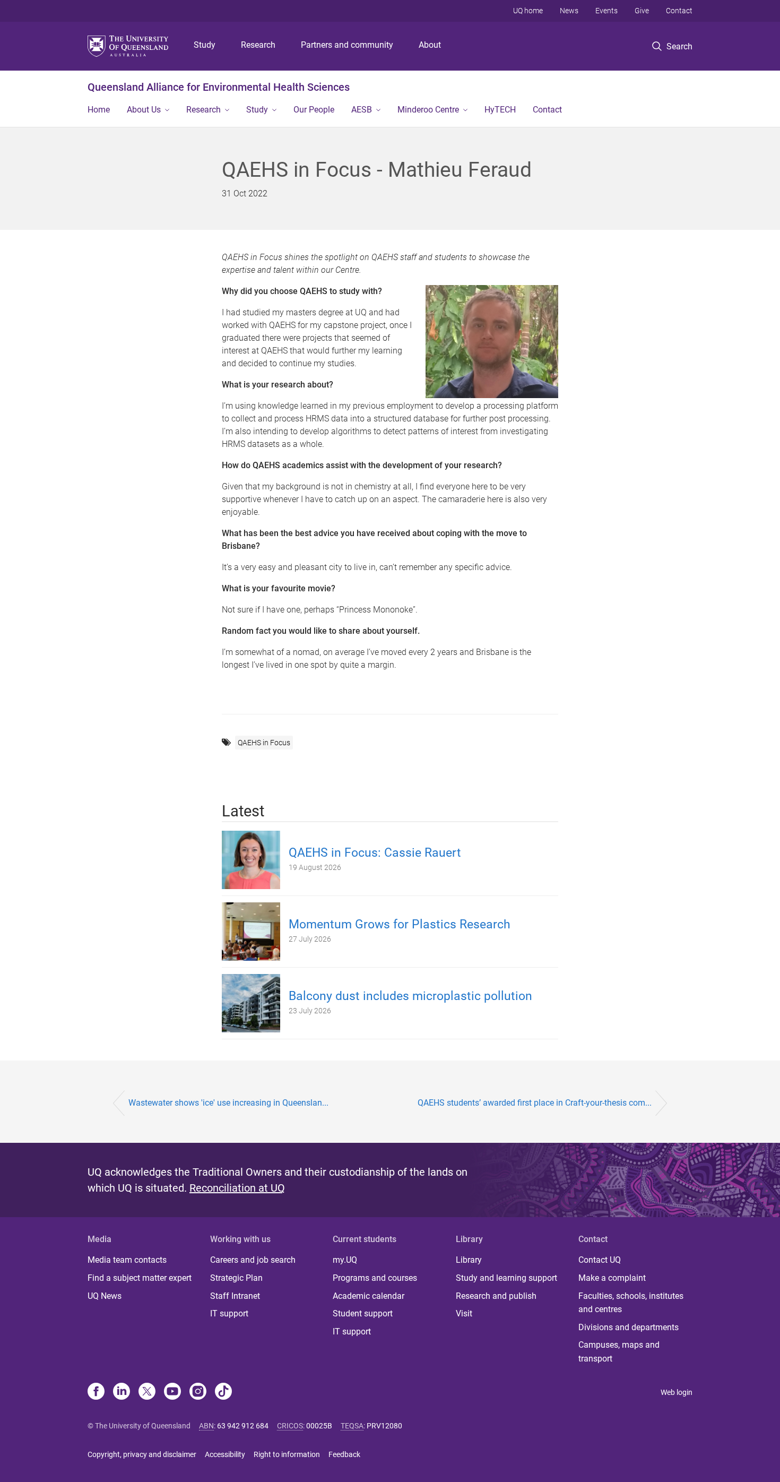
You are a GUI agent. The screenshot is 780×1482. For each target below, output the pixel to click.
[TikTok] (223, 1392)
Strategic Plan (236, 1278)
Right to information (287, 1454)
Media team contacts (127, 1260)
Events (606, 10)
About (430, 45)
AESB (361, 110)
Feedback (344, 1454)
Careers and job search (253, 1260)
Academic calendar (368, 1296)
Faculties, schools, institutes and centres (630, 1303)
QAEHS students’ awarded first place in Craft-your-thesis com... (535, 1103)
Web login (676, 1392)
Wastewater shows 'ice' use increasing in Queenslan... (228, 1103)
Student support (363, 1313)
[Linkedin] (121, 1392)
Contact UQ (599, 1260)
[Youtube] (172, 1392)
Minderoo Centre (428, 110)
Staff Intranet (235, 1296)
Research (258, 45)
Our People (313, 110)
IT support (229, 1313)
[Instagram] (197, 1392)
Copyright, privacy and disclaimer (142, 1454)
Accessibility (225, 1454)
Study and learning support (506, 1278)
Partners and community (347, 45)
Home (99, 110)
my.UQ (345, 1260)
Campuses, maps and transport (619, 1352)
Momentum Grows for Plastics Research (399, 924)
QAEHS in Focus (264, 742)
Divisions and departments (628, 1327)
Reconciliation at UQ (237, 1188)
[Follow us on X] (146, 1392)
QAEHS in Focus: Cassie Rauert (375, 853)
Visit (464, 1313)
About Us (144, 110)
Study (204, 45)
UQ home (528, 10)
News (569, 10)
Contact (679, 10)
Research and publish (496, 1296)
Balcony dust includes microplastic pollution (410, 996)
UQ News (105, 1296)
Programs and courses (375, 1278)
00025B (319, 1425)
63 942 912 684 (242, 1425)
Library (469, 1260)
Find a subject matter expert (140, 1278)
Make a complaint (612, 1278)
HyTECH (500, 110)
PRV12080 (384, 1425)
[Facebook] (96, 1392)
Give (642, 10)
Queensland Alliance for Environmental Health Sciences (219, 87)
